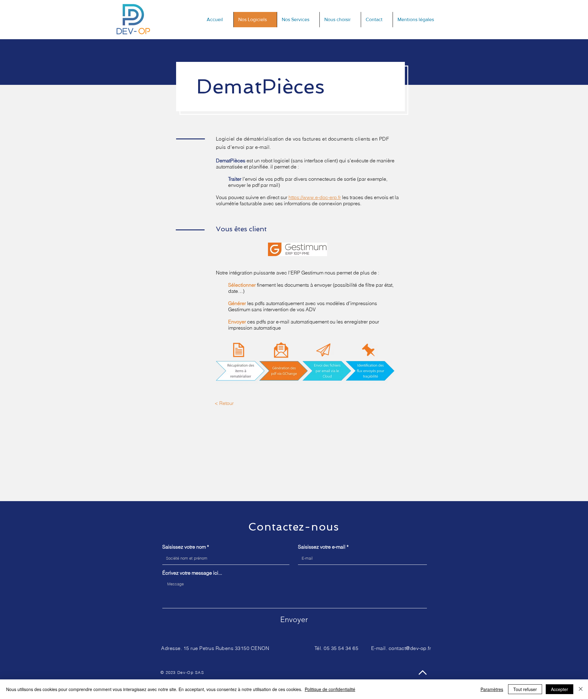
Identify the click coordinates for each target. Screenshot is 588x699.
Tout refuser (525, 689)
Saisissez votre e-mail (321, 546)
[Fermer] (580, 689)
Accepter (559, 689)
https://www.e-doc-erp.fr (314, 197)
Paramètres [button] (492, 689)
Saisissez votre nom (184, 546)
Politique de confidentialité (330, 689)
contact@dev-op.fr (410, 648)
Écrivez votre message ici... (192, 572)
